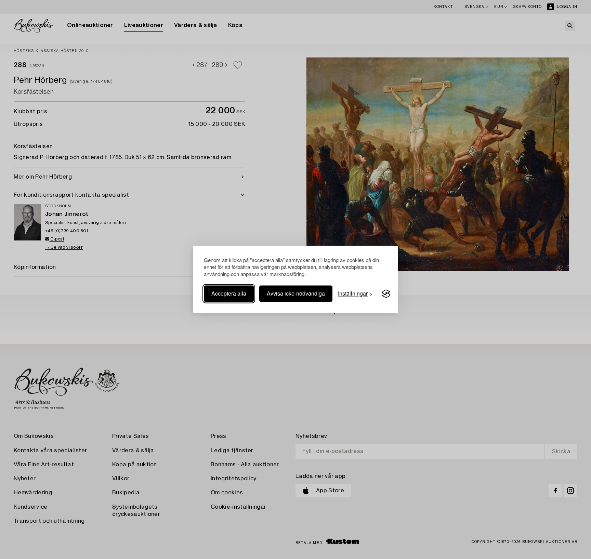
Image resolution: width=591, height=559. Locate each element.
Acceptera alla (228, 294)
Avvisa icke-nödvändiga (296, 294)
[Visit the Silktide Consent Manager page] (386, 294)
